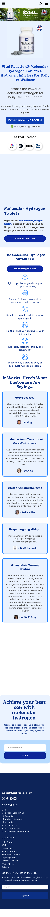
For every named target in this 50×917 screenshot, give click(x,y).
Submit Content (9, 851)
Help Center (7, 842)
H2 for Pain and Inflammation (15, 831)
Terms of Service (10, 860)
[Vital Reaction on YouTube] (11, 799)
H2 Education (8, 816)
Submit (25, 755)
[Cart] (46, 3)
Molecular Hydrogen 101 (13, 812)
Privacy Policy (8, 864)
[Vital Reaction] (22, 4)
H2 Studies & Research (12, 819)
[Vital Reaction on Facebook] (7, 799)
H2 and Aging (8, 822)
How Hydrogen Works (25, 268)
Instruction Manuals (11, 854)
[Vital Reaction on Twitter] (3, 799)
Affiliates (6, 845)
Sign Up (25, 895)
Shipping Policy (9, 857)
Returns (5, 867)
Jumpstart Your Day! (25, 238)
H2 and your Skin (9, 825)
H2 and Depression (11, 828)
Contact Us (7, 848)
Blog (4, 809)
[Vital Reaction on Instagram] (15, 799)
